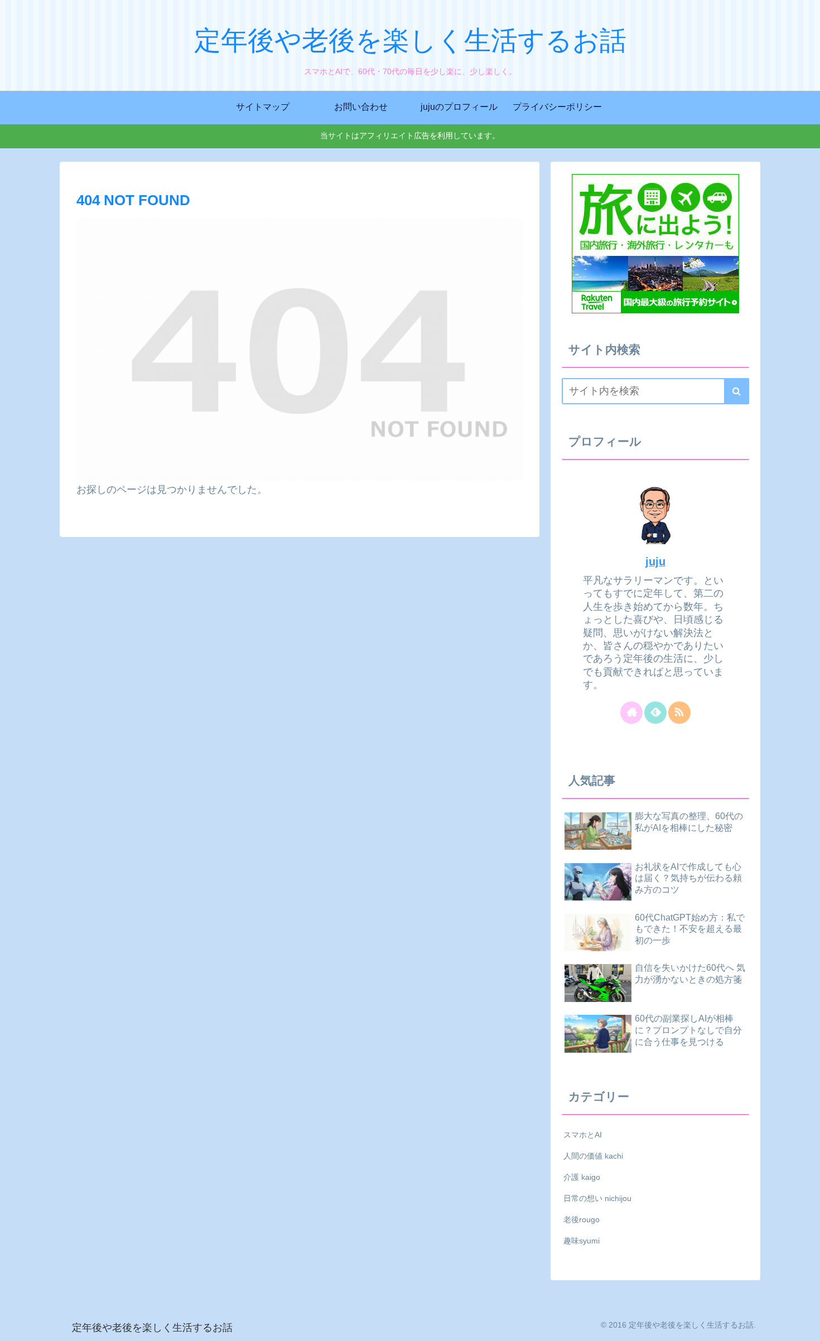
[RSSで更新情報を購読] (679, 712)
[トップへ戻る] (803, 1324)
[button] (736, 391)
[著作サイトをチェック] (631, 712)
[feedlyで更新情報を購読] (655, 712)
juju (655, 561)
